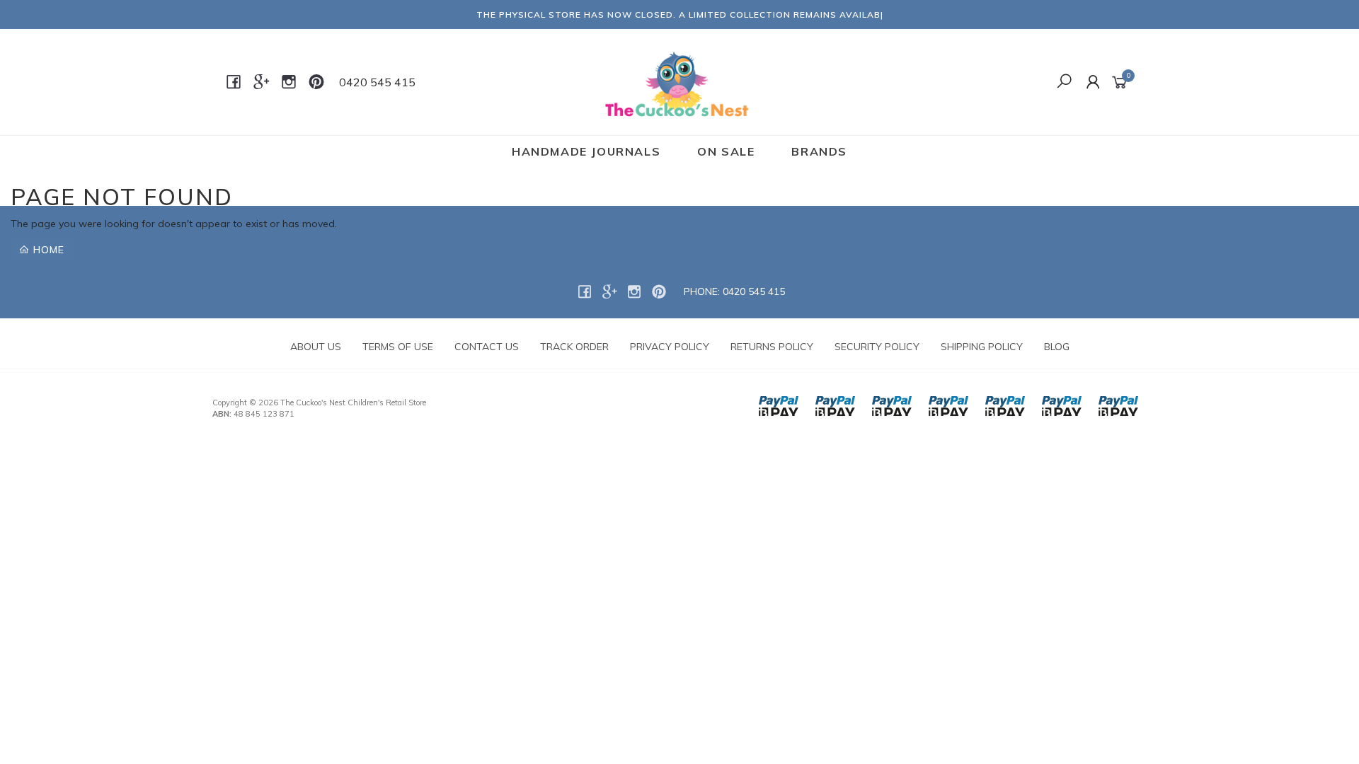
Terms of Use (397, 346)
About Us (315, 346)
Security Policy (877, 346)
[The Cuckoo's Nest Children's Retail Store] (678, 81)
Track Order (574, 346)
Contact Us (486, 346)
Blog (1057, 346)
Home (47, 249)
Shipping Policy (982, 346)
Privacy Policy (669, 346)
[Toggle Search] (1064, 82)
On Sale (726, 151)
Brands (819, 151)
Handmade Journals (586, 151)
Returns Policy (771, 346)
